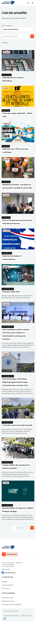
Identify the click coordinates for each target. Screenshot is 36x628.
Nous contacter (12, 554)
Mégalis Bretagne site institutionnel (8, 3)
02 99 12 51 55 (5, 569)
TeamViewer (5, 618)
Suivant (32, 528)
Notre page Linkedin (9, 572)
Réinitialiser (5, 42)
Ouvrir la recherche (28, 3)
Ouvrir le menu (32, 3)
